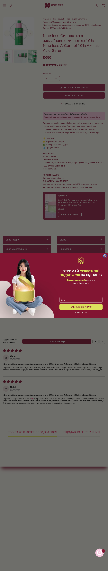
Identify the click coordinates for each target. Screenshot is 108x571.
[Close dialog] (105, 256)
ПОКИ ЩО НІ (81, 313)
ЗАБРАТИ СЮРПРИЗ (81, 307)
